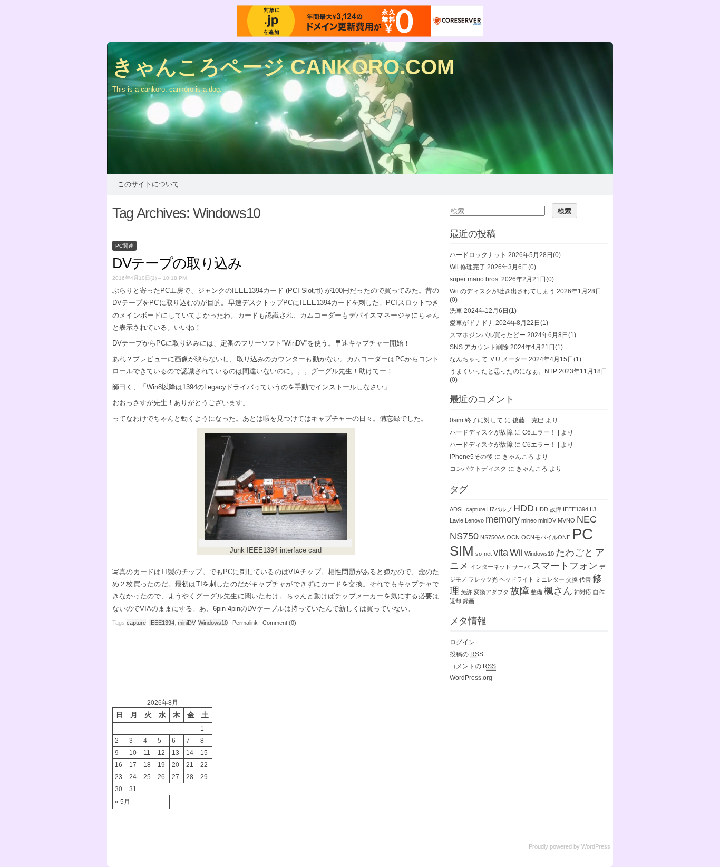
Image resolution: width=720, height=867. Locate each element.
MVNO (566, 520)
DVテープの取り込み (177, 263)
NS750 (464, 536)
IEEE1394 (161, 622)
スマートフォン (564, 565)
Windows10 (213, 622)
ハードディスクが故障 (481, 432)
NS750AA (492, 537)
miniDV (186, 622)
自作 (599, 592)
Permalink (245, 622)
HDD (523, 508)
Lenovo (474, 520)
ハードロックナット (478, 255)
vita (500, 552)
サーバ (521, 567)
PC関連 (124, 246)
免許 (466, 592)
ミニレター (550, 579)
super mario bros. (475, 279)
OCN (513, 537)
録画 (468, 601)
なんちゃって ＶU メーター (488, 359)
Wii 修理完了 (467, 267)
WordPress (595, 846)
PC (582, 534)
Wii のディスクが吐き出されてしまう (502, 291)
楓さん (558, 591)
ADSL (457, 509)
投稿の (466, 654)
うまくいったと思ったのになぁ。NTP (503, 371)
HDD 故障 (548, 509)
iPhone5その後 (471, 456)
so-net (483, 553)
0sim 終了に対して (476, 420)
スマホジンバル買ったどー (488, 335)
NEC (587, 519)
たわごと (574, 552)
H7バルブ (499, 509)
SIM (462, 551)
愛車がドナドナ (472, 323)
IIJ (593, 509)
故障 (519, 591)
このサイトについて (148, 184)
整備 (536, 592)
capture (136, 622)
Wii (516, 552)
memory (502, 519)
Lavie (456, 520)
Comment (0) (279, 622)
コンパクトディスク (478, 468)
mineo (529, 520)
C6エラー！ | (540, 432)
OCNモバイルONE (545, 537)
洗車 (456, 310)
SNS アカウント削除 (479, 347)
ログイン (462, 642)
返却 (455, 601)
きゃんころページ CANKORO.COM (283, 66)
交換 (572, 579)
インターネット (490, 567)
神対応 (582, 592)
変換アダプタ (491, 592)
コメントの (473, 666)
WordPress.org (471, 678)
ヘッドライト (516, 579)
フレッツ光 (483, 579)
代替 (585, 579)
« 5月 (122, 801)
